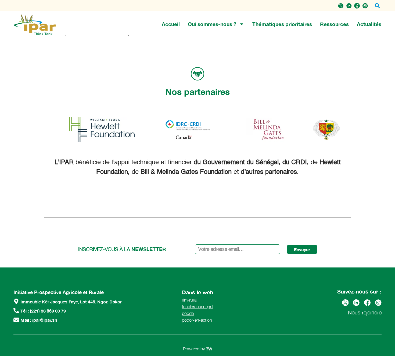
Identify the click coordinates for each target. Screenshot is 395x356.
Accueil (171, 24)
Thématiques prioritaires (282, 24)
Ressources (334, 24)
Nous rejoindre (365, 312)
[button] (377, 5)
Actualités (369, 24)
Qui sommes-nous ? (212, 24)
